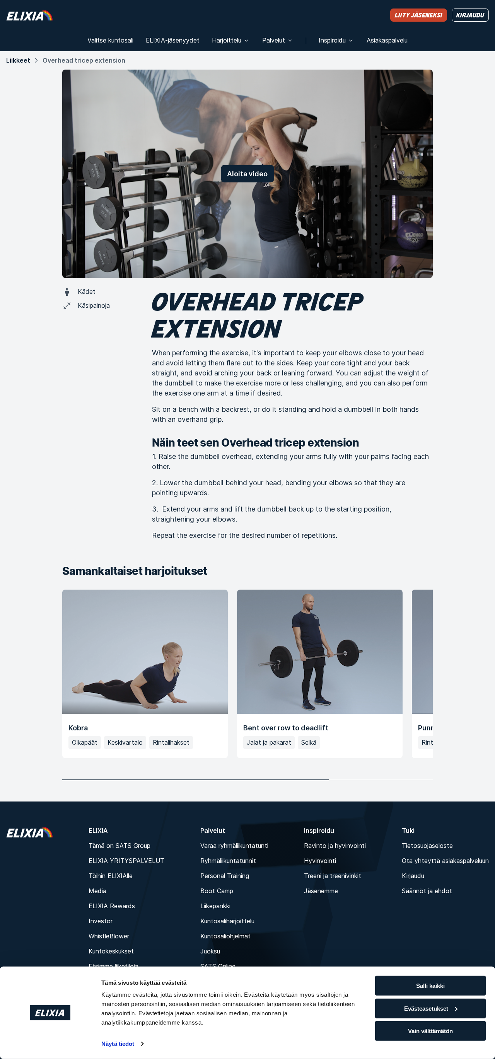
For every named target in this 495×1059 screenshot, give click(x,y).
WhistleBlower (109, 936)
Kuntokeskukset (111, 951)
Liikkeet (18, 60)
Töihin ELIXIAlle (111, 876)
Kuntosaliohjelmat (225, 936)
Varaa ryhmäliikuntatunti (234, 845)
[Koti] (29, 14)
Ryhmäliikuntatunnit (228, 861)
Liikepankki (215, 906)
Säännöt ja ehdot (427, 891)
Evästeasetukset (426, 1008)
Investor (101, 921)
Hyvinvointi (320, 861)
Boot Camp (216, 891)
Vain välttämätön (430, 1031)
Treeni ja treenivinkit (332, 876)
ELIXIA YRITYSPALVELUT (126, 861)
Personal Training (224, 876)
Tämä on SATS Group (119, 845)
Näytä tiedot (117, 1043)
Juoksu (210, 951)
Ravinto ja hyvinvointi (335, 845)
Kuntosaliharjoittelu (227, 921)
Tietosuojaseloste (427, 845)
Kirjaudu (413, 876)
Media (97, 891)
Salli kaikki (430, 985)
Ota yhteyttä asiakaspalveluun (445, 861)
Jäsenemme (321, 891)
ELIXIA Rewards (112, 906)
